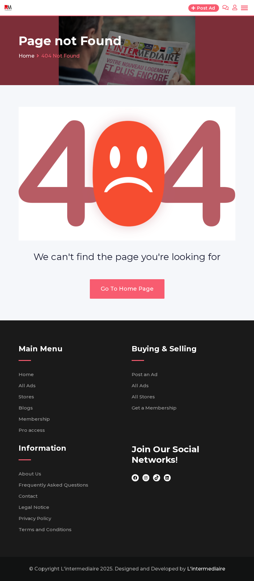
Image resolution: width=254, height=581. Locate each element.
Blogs (26, 408)
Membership (34, 419)
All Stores (143, 397)
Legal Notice (34, 507)
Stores (26, 397)
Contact (28, 496)
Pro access (32, 430)
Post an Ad (145, 374)
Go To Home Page (127, 288)
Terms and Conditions (45, 529)
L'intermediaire (206, 569)
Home (26, 374)
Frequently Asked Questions (53, 485)
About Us (30, 474)
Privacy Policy (35, 518)
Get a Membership (154, 408)
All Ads (27, 385)
